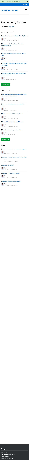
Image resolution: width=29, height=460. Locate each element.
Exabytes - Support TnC (8, 165)
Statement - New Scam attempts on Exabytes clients (13, 104)
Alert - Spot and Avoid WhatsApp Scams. (12, 113)
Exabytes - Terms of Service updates (11, 181)
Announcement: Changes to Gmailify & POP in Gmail (13, 54)
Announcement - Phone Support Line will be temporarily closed (12, 44)
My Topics (11, 26)
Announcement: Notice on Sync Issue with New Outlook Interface (13, 74)
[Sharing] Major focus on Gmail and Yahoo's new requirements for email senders (13, 95)
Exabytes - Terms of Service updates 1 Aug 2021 (14, 149)
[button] (26, 9)
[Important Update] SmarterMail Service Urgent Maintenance (14, 64)
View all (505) (5, 84)
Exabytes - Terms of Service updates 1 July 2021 (14, 157)
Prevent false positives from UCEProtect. (12, 121)
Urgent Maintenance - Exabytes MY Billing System (15, 35)
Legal (3, 145)
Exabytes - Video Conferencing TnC (11, 173)
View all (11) (5, 139)
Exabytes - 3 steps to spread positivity (11, 130)
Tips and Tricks (7, 90)
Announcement (7, 32)
